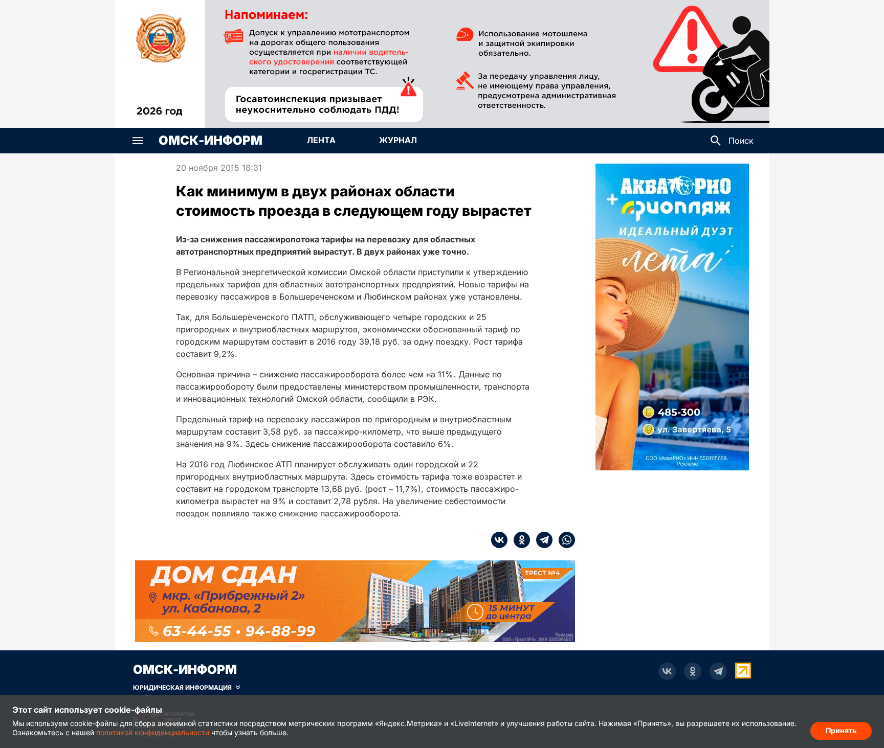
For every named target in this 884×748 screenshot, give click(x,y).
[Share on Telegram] (541, 540)
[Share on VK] (499, 540)
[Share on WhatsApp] (563, 540)
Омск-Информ (210, 140)
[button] (137, 140)
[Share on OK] (518, 540)
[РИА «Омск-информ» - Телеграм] (718, 671)
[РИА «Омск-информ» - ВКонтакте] (667, 671)
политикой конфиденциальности (152, 732)
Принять (841, 730)
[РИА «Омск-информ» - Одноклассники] (692, 671)
